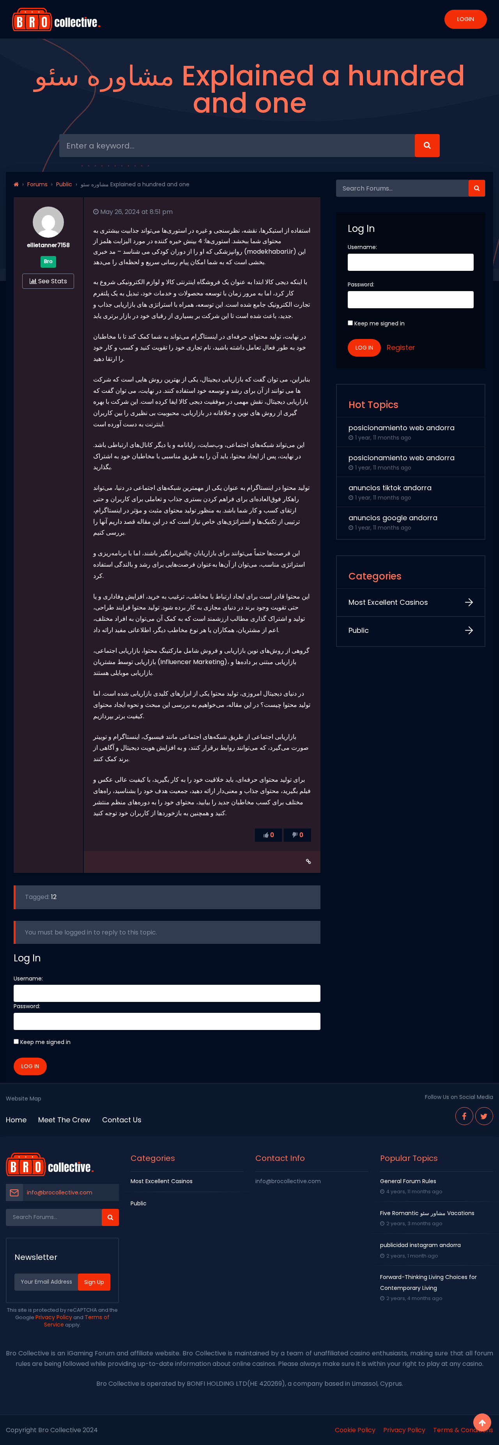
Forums (37, 184)
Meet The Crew (64, 1120)
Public (64, 184)
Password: (27, 1006)
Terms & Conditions (463, 1430)
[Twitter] (484, 1116)
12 (54, 896)
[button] (476, 188)
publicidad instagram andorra (420, 1245)
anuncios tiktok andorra (390, 488)
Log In (30, 1066)
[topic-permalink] (308, 862)
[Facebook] (464, 1116)
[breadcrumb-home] (16, 184)
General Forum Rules (408, 1181)
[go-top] (482, 1422)
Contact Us (122, 1120)
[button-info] (427, 145)
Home (16, 1120)
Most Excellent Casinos (388, 602)
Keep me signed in (45, 1042)
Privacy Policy (53, 1317)
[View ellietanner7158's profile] (48, 235)
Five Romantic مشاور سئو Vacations (427, 1213)
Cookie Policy (355, 1430)
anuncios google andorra (393, 518)
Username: (28, 978)
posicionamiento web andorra (402, 428)
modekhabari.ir (270, 251)
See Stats (52, 281)
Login (465, 19)
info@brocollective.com (59, 1192)
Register (401, 347)
